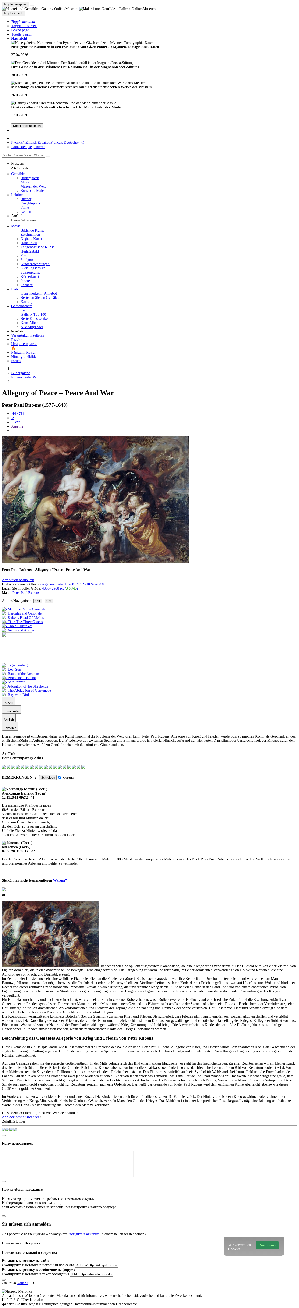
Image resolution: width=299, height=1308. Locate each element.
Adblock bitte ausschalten (21, 1117)
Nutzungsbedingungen (56, 1304)
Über (25, 1300)
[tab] (17, 414)
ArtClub (24, 218)
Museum (19, 165)
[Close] (48, 156)
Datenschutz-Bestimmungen (94, 1304)
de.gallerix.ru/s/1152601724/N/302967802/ (72, 584)
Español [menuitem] (44, 142)
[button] (23, 22)
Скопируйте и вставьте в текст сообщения (35, 1274)
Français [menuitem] (56, 142)
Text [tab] (16, 422)
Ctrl (37, 601)
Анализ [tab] (17, 426)
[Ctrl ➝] (15, 665)
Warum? (60, 880)
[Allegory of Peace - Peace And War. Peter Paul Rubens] (95, 562)
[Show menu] (32, 5)
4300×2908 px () (60, 588)
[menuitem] (81, 142)
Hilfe (6, 1300)
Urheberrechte (126, 1304)
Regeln (33, 1304)
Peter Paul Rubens (25, 593)
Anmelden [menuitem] (19, 147)
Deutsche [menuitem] (71, 142)
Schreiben (48, 777)
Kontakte (36, 1300)
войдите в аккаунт (84, 1234)
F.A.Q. (15, 1300)
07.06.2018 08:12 (15, 851)
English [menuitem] (31, 142)
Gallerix (22, 1283)
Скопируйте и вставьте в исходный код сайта (38, 1265)
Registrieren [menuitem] (36, 147)
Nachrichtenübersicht (27, 126)
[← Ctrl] (18, 630)
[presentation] (154, 430)
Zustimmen (267, 1245)
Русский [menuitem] (18, 142)
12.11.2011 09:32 (15, 797)
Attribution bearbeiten (18, 580)
